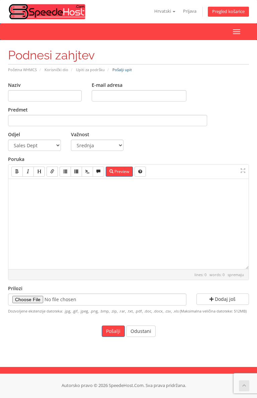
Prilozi (15, 288)
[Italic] (28, 172)
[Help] (140, 172)
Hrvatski (163, 11)
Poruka (16, 159)
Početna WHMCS (22, 69)
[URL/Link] (52, 172)
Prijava (189, 11)
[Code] (87, 172)
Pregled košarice (228, 11)
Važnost (80, 134)
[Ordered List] (76, 172)
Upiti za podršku (90, 69)
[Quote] (98, 172)
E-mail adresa (107, 85)
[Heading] (39, 172)
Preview (121, 171)
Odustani (141, 331)
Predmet (18, 110)
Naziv (14, 85)
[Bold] (17, 172)
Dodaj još (224, 299)
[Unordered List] (65, 172)
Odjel (14, 134)
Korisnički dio (56, 69)
